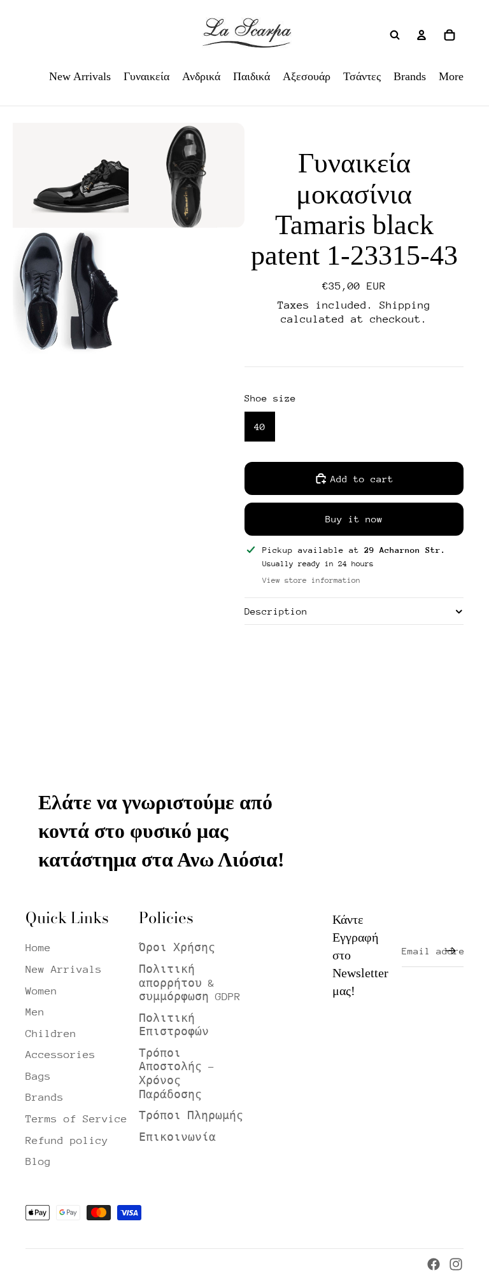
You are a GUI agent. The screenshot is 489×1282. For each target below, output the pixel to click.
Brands (44, 1097)
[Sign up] (451, 951)
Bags (38, 1076)
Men (35, 1012)
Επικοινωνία (177, 1137)
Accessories (60, 1055)
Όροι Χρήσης (177, 948)
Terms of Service (76, 1119)
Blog (38, 1161)
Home (38, 948)
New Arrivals (63, 969)
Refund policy (66, 1140)
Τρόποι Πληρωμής (191, 1116)
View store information (311, 580)
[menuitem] (80, 76)
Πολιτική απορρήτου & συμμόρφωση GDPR (190, 983)
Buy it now (354, 518)
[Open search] (395, 35)
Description (276, 611)
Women (41, 991)
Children (50, 1034)
